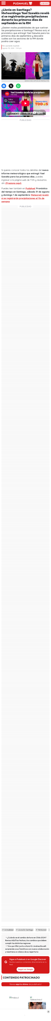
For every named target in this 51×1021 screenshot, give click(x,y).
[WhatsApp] (19, 86)
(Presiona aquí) (13, 183)
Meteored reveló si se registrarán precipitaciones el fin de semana (25, 198)
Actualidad (8, 930)
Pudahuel (30, 188)
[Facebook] (4, 86)
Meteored (42, 930)
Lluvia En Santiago (25, 930)
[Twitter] (11, 86)
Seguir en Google (25, 969)
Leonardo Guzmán (12, 46)
